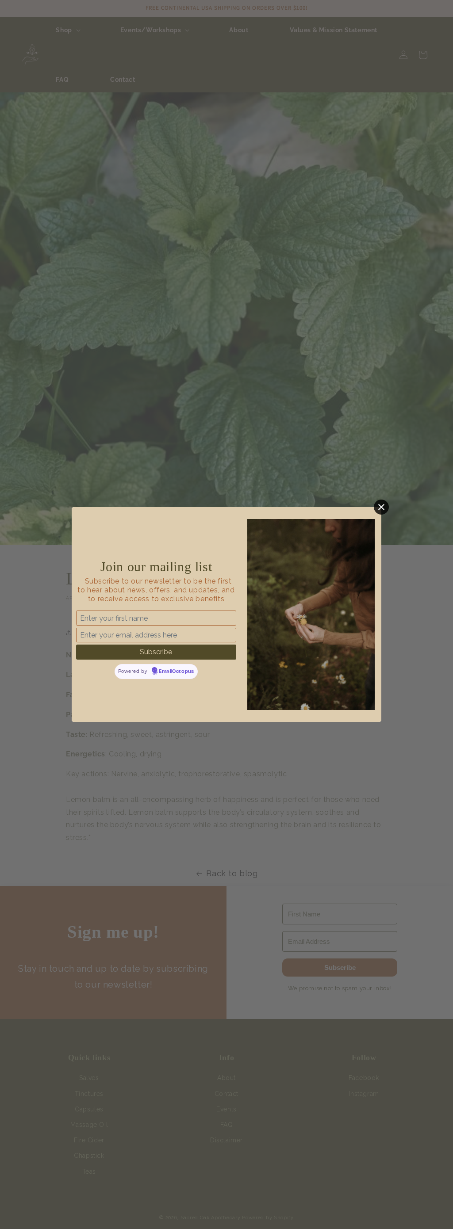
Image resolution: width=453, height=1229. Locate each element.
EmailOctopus (176, 671)
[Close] (381, 507)
